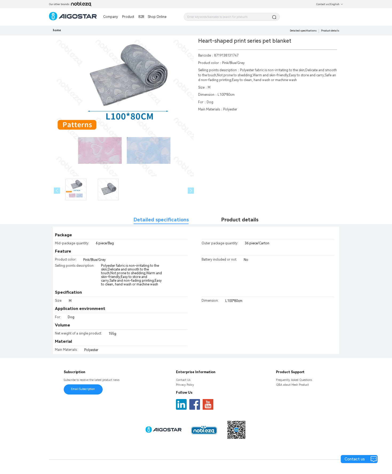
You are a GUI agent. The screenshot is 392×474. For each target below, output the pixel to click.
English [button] (334, 4)
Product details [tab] (239, 219)
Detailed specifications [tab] (161, 219)
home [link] (57, 30)
